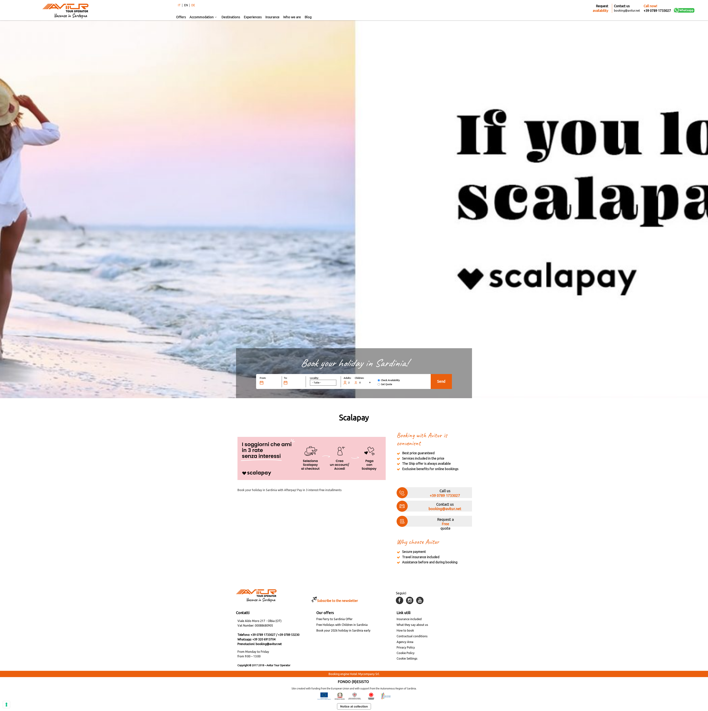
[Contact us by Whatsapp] (684, 10)
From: (263, 378)
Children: (359, 378)
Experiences (253, 17)
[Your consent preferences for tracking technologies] (6, 704)
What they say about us (412, 624)
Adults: (347, 378)
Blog (308, 17)
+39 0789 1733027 (445, 495)
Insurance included (409, 619)
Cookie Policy (405, 652)
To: (285, 378)
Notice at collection (354, 706)
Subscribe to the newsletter (337, 600)
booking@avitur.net (444, 509)
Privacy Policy (406, 647)
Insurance (272, 17)
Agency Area (405, 642)
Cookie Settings (407, 658)
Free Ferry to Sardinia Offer (334, 619)
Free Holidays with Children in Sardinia (342, 624)
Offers (181, 17)
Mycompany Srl (368, 674)
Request (600, 8)
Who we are (292, 17)
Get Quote (386, 384)
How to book (405, 630)
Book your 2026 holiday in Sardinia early (343, 630)
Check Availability (390, 380)
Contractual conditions (412, 636)
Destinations (230, 17)
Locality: (314, 378)
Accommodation (202, 17)
